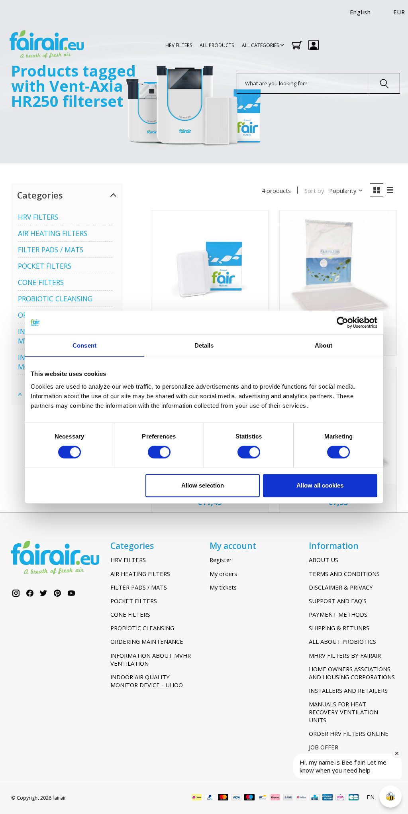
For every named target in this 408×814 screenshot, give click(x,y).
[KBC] (315, 798)
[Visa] (236, 798)
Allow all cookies (319, 485)
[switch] (159, 452)
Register (221, 560)
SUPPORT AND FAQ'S (338, 601)
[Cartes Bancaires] (354, 798)
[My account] (313, 45)
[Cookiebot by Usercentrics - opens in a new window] (342, 322)
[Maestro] (249, 798)
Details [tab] (204, 345)
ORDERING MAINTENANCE (146, 641)
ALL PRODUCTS (217, 45)
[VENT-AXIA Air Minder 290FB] (338, 268)
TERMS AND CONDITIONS (344, 574)
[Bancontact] (263, 798)
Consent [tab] (84, 345)
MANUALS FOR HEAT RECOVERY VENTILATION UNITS (343, 712)
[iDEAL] (197, 798)
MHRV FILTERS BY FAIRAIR (345, 655)
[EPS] (340, 798)
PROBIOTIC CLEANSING (55, 298)
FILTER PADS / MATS (50, 249)
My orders (223, 574)
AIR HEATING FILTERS (52, 233)
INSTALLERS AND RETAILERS (348, 690)
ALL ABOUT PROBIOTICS (342, 641)
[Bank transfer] (288, 798)
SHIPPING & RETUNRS (339, 628)
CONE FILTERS (41, 282)
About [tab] (323, 345)
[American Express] (327, 798)
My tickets (223, 587)
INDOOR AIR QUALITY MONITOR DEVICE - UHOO (146, 681)
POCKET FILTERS (44, 266)
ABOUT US (323, 560)
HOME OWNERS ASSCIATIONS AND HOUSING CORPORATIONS (352, 673)
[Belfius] (301, 798)
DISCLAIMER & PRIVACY (341, 587)
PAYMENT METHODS (338, 614)
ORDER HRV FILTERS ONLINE (348, 733)
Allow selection (202, 485)
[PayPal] (210, 798)
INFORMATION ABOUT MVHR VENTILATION (150, 659)
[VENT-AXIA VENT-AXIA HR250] (209, 268)
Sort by (314, 191)
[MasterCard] (223, 798)
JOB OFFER (323, 747)
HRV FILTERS (178, 45)
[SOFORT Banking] (275, 798)
